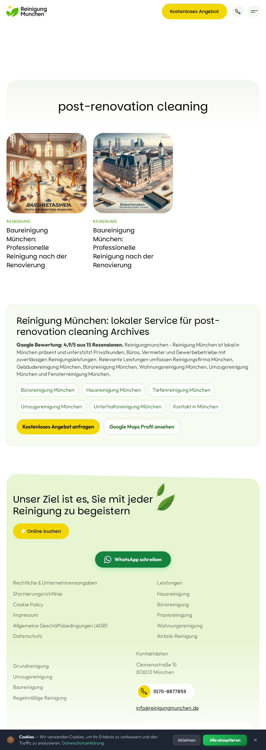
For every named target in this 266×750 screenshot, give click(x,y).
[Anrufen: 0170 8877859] (238, 11)
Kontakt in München (195, 406)
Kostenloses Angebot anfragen (58, 426)
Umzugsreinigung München (51, 406)
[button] (254, 11)
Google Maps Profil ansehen (141, 426)
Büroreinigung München (48, 390)
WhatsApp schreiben (138, 559)
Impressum (25, 615)
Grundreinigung (31, 666)
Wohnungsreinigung (179, 625)
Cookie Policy (28, 604)
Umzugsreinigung (32, 676)
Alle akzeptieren (225, 740)
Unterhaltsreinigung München (128, 406)
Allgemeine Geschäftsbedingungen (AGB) (60, 625)
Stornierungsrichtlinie (37, 593)
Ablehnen (187, 740)
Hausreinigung (173, 593)
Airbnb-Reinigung (177, 636)
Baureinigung (28, 687)
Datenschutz (27, 636)
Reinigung (18, 221)
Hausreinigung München (113, 390)
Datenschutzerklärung (83, 742)
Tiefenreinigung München (181, 390)
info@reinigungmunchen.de (167, 707)
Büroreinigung (173, 604)
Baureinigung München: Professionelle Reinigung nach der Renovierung (36, 247)
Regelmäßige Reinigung (39, 697)
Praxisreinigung (174, 615)
